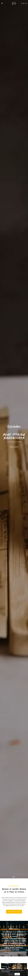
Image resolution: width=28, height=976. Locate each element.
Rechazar (11, 974)
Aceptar (17, 974)
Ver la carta (14, 446)
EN (21, 3)
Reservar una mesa (14, 911)
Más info (8, 971)
